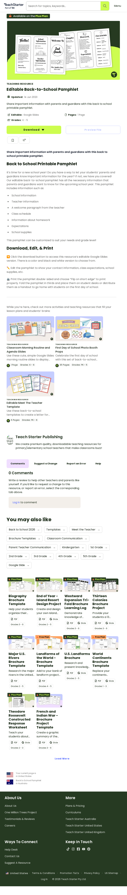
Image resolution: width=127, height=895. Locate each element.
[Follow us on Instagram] (73, 849)
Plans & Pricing (75, 806)
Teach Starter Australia (80, 819)
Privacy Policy (92, 873)
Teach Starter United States (83, 825)
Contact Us (12, 856)
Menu (117, 6)
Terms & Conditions (43, 873)
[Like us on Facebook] (78, 849)
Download (31, 130)
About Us (10, 806)
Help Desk (11, 850)
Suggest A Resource (17, 863)
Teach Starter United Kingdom (85, 832)
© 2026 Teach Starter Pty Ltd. (69, 879)
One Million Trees (21, 812)
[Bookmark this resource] (12, 140)
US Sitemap (111, 873)
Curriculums (73, 812)
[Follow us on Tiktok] (68, 849)
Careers (10, 825)
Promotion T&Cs (69, 873)
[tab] (18, 463)
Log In (44, 879)
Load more (62, 758)
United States (18, 873)
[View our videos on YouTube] (83, 849)
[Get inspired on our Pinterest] (88, 849)
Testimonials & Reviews (20, 819)
